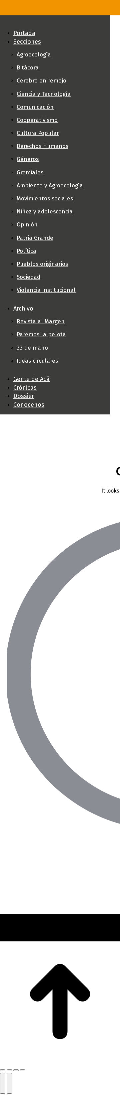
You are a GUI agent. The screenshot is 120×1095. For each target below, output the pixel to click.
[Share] (9, 1070)
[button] (55, 22)
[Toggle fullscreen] (16, 1070)
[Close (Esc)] (2, 1070)
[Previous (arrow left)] (2, 1083)
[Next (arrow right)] (9, 1083)
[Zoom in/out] (22, 1070)
